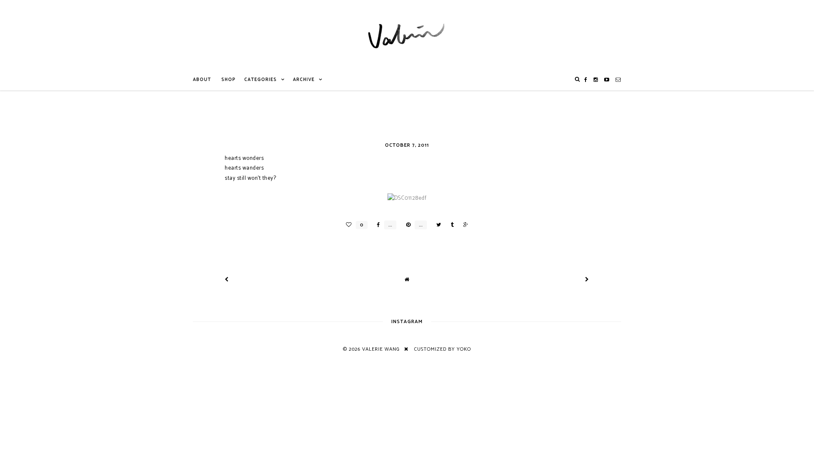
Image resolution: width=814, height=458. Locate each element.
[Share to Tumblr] (450, 225)
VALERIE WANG (381, 349)
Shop (228, 80)
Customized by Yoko (442, 349)
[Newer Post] (227, 280)
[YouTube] (607, 79)
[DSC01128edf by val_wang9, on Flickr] (407, 198)
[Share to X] (436, 225)
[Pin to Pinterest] (406, 225)
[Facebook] (586, 79)
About (202, 80)
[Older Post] (587, 280)
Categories (260, 80)
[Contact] (618, 79)
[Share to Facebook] (376, 225)
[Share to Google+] (463, 225)
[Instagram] (596, 79)
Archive (304, 80)
